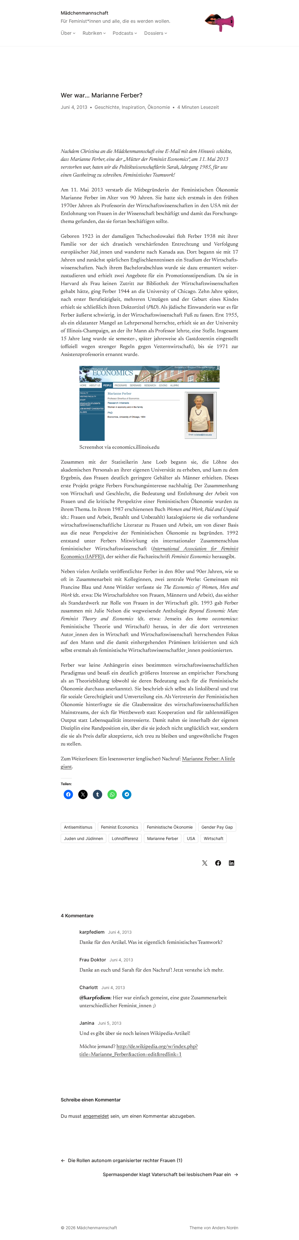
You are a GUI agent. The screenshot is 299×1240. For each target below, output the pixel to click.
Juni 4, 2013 (120, 932)
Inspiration (133, 107)
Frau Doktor (92, 960)
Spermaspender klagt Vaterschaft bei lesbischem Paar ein (167, 1174)
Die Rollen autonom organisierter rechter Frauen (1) (125, 1160)
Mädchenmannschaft (84, 13)
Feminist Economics (119, 827)
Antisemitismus (78, 827)
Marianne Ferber (162, 838)
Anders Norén (225, 1227)
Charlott (88, 987)
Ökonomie (158, 107)
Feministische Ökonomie (170, 827)
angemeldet (96, 1116)
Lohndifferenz (125, 838)
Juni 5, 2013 (109, 1023)
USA (191, 838)
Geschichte (107, 107)
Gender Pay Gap (217, 827)
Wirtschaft (213, 838)
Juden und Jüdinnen (83, 838)
